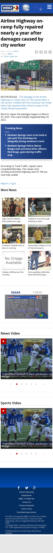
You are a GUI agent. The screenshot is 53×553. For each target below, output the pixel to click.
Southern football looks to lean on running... (13, 246)
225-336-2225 (22, 518)
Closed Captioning (26, 492)
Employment (26, 495)
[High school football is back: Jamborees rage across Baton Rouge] (13, 207)
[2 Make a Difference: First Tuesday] (13, 260)
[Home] (10, 8)
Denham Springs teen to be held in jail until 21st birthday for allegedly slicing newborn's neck (27, 138)
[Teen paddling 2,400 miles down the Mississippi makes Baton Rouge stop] (39, 260)
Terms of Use (26, 509)
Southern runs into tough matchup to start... (38, 220)
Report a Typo (8, 183)
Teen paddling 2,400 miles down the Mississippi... (39, 273)
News (16, 51)
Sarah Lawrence (11, 56)
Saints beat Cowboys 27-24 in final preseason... (39, 246)
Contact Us (26, 502)
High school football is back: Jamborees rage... (12, 220)
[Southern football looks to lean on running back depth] (13, 233)
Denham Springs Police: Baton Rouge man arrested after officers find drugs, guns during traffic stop (26, 150)
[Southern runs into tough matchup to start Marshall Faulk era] (39, 207)
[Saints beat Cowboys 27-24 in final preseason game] (39, 233)
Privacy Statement (26, 505)
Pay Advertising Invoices (26, 512)
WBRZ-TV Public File (26, 499)
